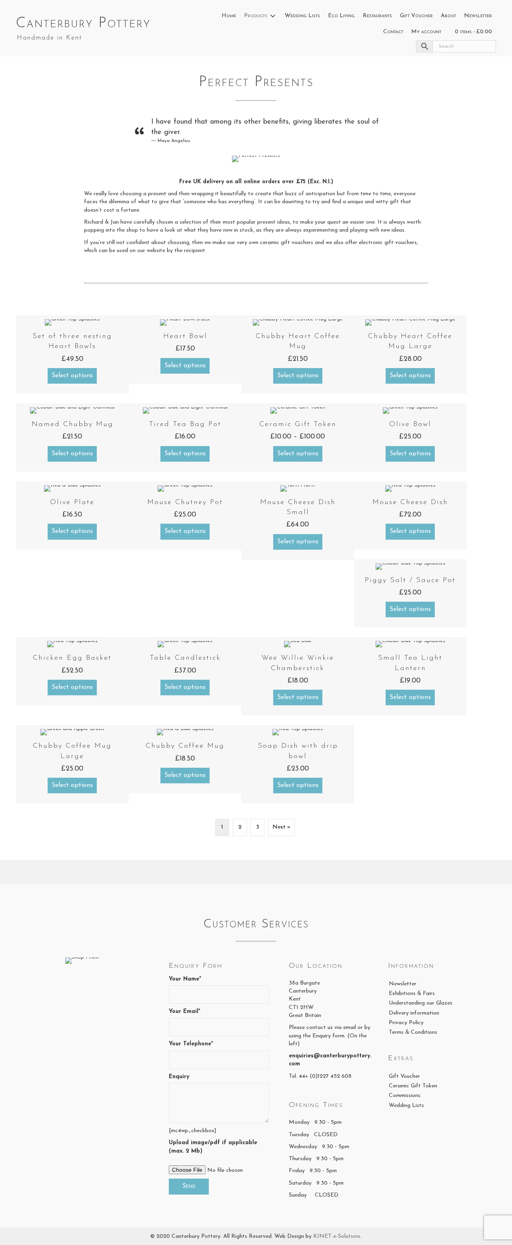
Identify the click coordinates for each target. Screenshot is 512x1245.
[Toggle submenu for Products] (273, 16)
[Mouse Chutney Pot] (185, 515)
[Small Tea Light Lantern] (410, 676)
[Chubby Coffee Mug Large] (72, 764)
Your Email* (184, 1012)
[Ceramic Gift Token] (297, 437)
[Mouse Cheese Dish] (410, 515)
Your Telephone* (191, 1044)
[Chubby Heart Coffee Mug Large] (410, 354)
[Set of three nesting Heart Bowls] (72, 354)
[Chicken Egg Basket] (72, 671)
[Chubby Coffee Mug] (185, 759)
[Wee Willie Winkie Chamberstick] (297, 676)
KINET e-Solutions (336, 1236)
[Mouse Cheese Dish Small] (297, 520)
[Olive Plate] (72, 515)
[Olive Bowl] (410, 437)
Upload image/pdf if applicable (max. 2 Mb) (213, 1147)
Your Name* (185, 979)
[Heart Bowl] (185, 349)
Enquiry (179, 1077)
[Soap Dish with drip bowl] (297, 764)
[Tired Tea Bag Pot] (185, 437)
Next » (281, 827)
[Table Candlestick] (185, 671)
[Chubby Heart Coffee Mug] (297, 354)
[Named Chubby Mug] (72, 437)
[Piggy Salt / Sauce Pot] (410, 593)
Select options (72, 375)
